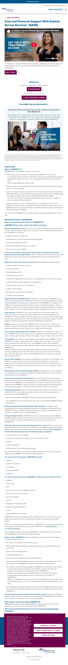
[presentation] (66, 10)
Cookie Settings (48, 635)
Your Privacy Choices (34, 659)
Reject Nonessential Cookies (48, 630)
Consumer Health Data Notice (34, 656)
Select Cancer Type (32, 2)
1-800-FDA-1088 (51, 526)
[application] (34, 44)
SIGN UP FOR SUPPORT (55, 10)
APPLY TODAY (10, 72)
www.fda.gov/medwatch (12, 528)
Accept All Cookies (48, 626)
